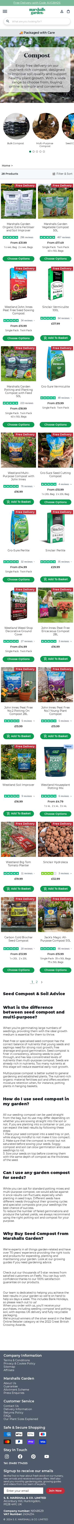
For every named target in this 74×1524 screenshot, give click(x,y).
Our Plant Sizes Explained (21, 1419)
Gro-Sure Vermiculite (55, 386)
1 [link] (32, 982)
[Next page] (41, 982)
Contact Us (11, 1406)
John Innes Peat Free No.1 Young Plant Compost (55, 711)
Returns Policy (13, 1412)
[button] (5, 12)
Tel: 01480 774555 (16, 1463)
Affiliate (9, 1370)
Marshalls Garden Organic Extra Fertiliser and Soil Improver (18, 227)
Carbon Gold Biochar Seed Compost (18, 939)
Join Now (55, 1490)
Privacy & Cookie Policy (19, 1363)
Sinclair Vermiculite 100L (55, 308)
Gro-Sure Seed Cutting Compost (55, 474)
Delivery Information (18, 1409)
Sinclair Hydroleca (55, 862)
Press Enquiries (14, 1393)
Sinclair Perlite (55, 550)
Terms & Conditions (17, 1360)
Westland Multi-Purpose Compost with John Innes (18, 476)
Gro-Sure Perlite (18, 550)
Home (6, 165)
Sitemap (9, 1366)
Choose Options (18, 258)
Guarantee (11, 1386)
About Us (10, 1383)
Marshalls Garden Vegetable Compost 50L (55, 227)
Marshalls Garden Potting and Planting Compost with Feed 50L (18, 391)
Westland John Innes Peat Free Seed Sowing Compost (18, 310)
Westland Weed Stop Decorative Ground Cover (18, 631)
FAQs (7, 1416)
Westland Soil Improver (18, 785)
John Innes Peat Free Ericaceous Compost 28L (55, 631)
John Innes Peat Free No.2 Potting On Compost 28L (18, 711)
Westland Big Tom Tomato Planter (18, 864)
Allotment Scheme (16, 1389)
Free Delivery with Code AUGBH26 (36, 3)
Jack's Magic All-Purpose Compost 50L (55, 939)
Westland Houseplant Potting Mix (55, 786)
